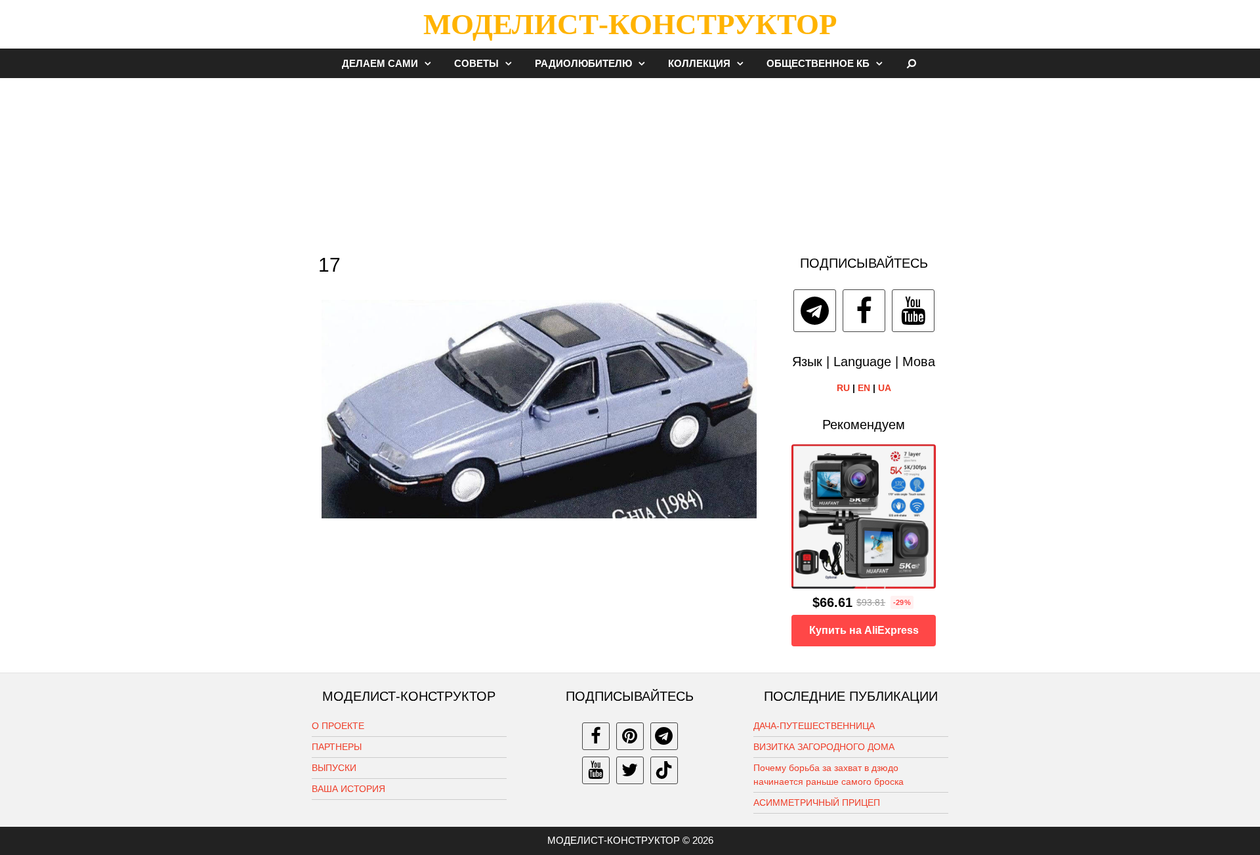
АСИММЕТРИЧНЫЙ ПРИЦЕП (816, 802)
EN (864, 388)
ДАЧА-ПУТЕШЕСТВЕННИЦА (814, 725)
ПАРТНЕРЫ (337, 746)
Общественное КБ (818, 63)
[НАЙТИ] (912, 63)
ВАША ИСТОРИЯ (348, 788)
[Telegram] (814, 310)
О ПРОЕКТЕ (338, 725)
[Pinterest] (630, 736)
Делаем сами (380, 63)
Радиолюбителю (583, 63)
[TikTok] (664, 770)
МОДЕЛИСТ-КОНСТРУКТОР (630, 24)
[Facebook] (864, 310)
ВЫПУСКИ (334, 767)
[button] (431, 63)
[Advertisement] (630, 160)
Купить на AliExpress (864, 630)
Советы (476, 63)
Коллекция (699, 63)
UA (884, 388)
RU (843, 388)
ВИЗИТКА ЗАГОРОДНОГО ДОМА (823, 746)
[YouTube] (913, 310)
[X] (630, 770)
